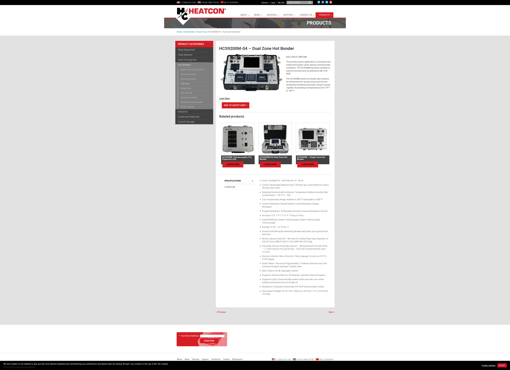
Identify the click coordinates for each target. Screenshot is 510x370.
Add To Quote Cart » (235, 105)
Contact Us (306, 15)
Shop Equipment (186, 49)
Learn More (224, 98)
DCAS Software (188, 107)
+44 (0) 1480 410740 (210, 2)
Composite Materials (188, 116)
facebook (322, 2)
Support (288, 15)
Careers (264, 3)
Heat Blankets (185, 54)
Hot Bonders (190, 32)
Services (272, 15)
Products (324, 15)
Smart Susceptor (188, 74)
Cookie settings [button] (488, 365)
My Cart (281, 3)
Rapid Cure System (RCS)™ (193, 69)
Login (273, 3)
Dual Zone (202, 32)
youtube (330, 2)
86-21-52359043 (231, 2)
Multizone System (189, 79)
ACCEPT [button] (502, 365)
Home (179, 32)
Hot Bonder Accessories (192, 102)
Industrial (182, 111)
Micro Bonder (187, 93)
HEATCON (200, 17)
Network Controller (189, 97)
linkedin (318, 2)
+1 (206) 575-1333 (188, 2)
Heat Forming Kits (187, 59)
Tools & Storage (186, 121)
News (257, 15)
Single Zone (186, 88)
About (244, 15)
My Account (237, 359)
